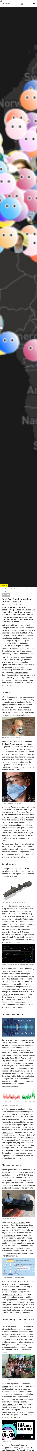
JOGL (30, 633)
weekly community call (20, 641)
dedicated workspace (20, 643)
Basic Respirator (12, 744)
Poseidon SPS (13, 924)
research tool (13, 1140)
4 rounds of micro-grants (14, 667)
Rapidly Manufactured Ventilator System (17, 1005)
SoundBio (6, 1287)
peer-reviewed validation (23, 1297)
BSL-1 (23, 1302)
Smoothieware (13, 932)
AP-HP (14, 922)
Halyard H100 (19, 817)
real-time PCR (9, 1235)
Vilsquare (5, 1448)
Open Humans (7, 1132)
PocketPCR (23, 1251)
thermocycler (12, 1256)
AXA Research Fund (20, 672)
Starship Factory (18, 1222)
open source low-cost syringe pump (17, 914)
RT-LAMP (16, 1230)
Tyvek (22, 765)
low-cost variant (8, 1289)
